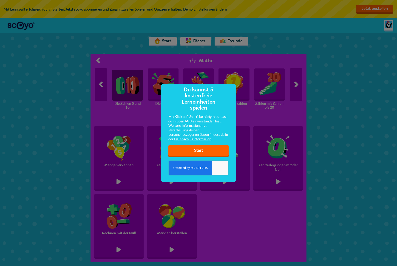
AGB (188, 121)
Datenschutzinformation (192, 139)
